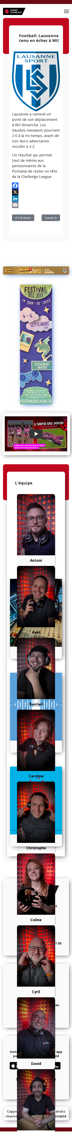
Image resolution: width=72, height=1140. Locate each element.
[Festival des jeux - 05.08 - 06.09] (36, 344)
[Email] (36, 205)
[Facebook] (36, 186)
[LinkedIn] (36, 198)
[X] (36, 192)
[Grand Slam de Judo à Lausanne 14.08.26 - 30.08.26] (36, 270)
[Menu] (66, 11)
